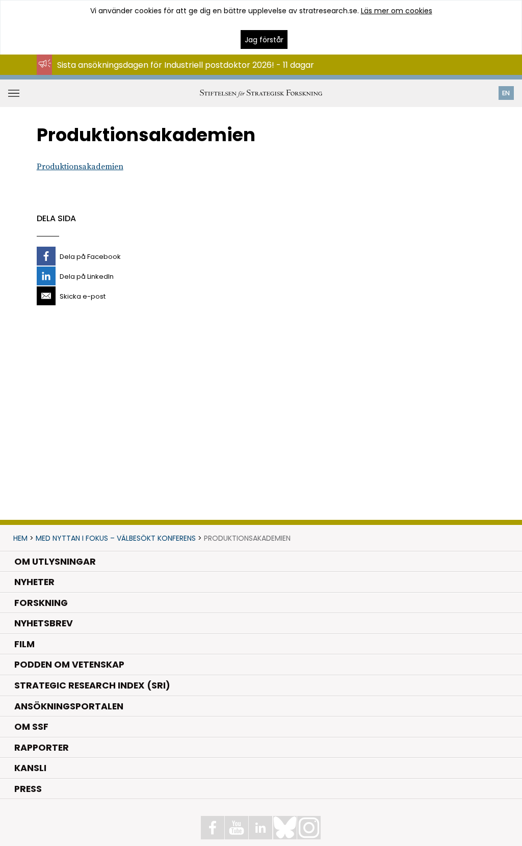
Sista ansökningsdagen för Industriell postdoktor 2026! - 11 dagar (185, 65)
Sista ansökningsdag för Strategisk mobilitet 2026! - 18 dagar (178, 75)
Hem (20, 538)
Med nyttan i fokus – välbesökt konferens (116, 538)
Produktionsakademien (80, 167)
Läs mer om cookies (396, 11)
